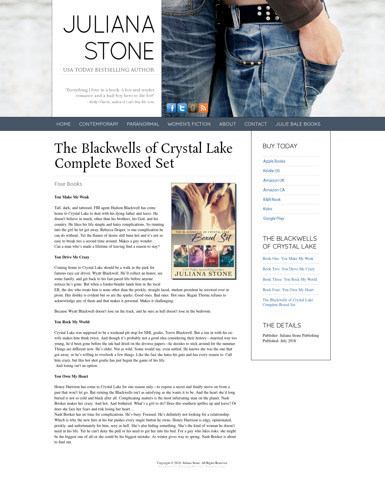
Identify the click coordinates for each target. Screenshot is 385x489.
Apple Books (274, 161)
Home (63, 124)
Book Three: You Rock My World (290, 279)
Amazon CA (274, 190)
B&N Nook (272, 199)
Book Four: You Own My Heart (288, 289)
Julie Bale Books (298, 124)
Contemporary (98, 124)
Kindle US (271, 171)
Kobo (267, 209)
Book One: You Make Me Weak (288, 258)
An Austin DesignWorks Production (192, 466)
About (227, 124)
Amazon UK (273, 180)
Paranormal (143, 124)
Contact (256, 124)
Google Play (273, 218)
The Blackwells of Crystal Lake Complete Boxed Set (288, 302)
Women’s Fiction (189, 124)
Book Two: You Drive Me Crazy (289, 268)
